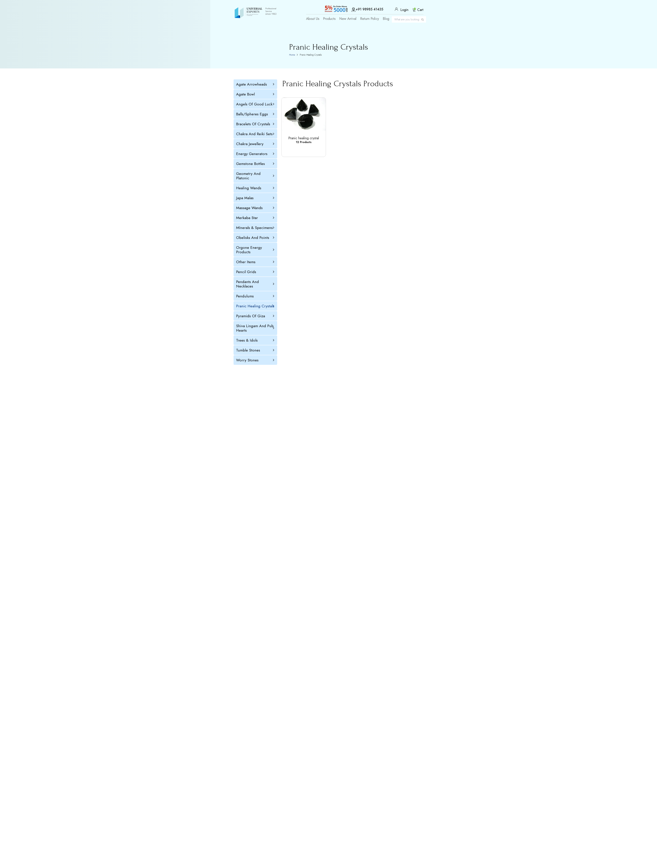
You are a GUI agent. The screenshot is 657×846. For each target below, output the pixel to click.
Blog (386, 19)
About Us (312, 19)
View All (302, 149)
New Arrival (347, 19)
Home (292, 54)
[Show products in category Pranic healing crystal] (304, 114)
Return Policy (369, 19)
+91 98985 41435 (369, 9)
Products (329, 19)
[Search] (422, 19)
